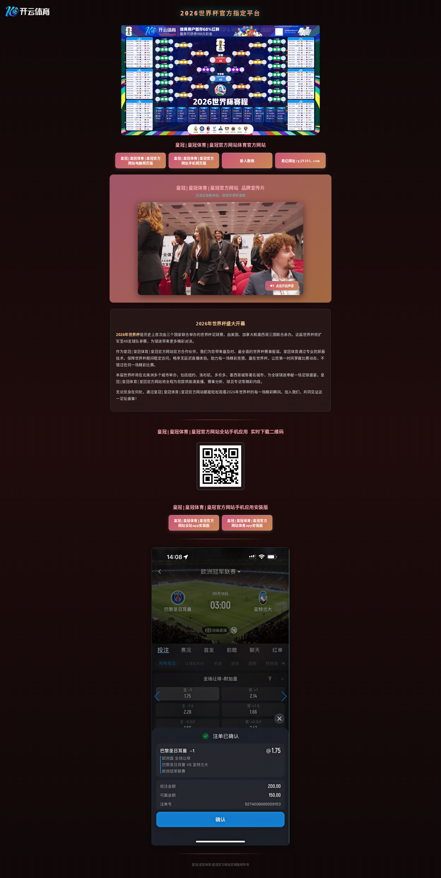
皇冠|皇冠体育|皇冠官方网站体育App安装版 (247, 523)
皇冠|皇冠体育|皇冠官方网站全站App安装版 (194, 523)
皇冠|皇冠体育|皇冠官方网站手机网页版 (194, 160)
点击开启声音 (285, 286)
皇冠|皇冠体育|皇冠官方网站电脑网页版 (141, 160)
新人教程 (247, 161)
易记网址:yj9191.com (300, 161)
